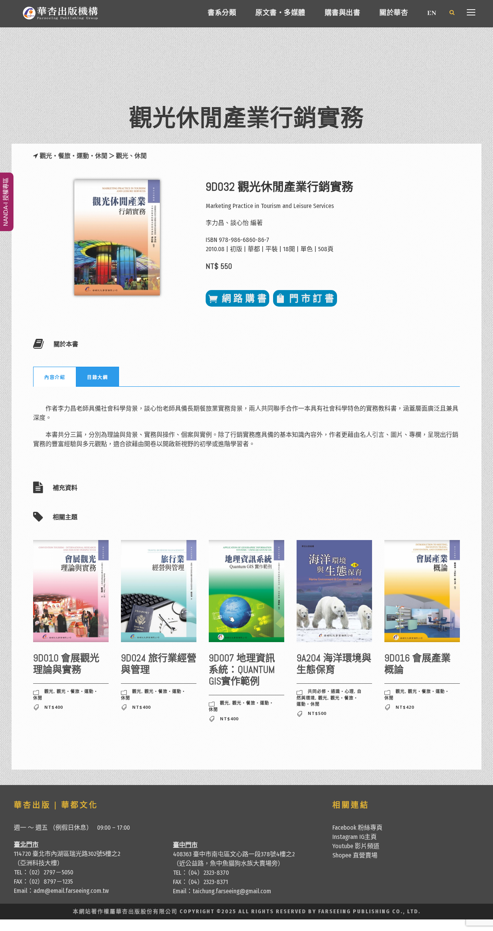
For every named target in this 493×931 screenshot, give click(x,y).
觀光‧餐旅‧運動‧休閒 (73, 155)
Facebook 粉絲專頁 (357, 827)
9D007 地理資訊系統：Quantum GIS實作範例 (242, 669)
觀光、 (125, 155)
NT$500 (317, 713)
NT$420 (405, 707)
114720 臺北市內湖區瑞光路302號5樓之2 (67, 853)
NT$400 (53, 707)
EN (431, 13)
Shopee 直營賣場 (354, 855)
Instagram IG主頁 (354, 836)
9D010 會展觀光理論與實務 (66, 664)
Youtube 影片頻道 (355, 846)
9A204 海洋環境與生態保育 (334, 664)
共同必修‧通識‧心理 (331, 691)
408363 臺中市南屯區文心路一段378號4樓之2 (234, 854)
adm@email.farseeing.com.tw (71, 890)
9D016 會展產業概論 (417, 664)
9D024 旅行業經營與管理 (158, 664)
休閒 (140, 155)
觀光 (49, 691)
